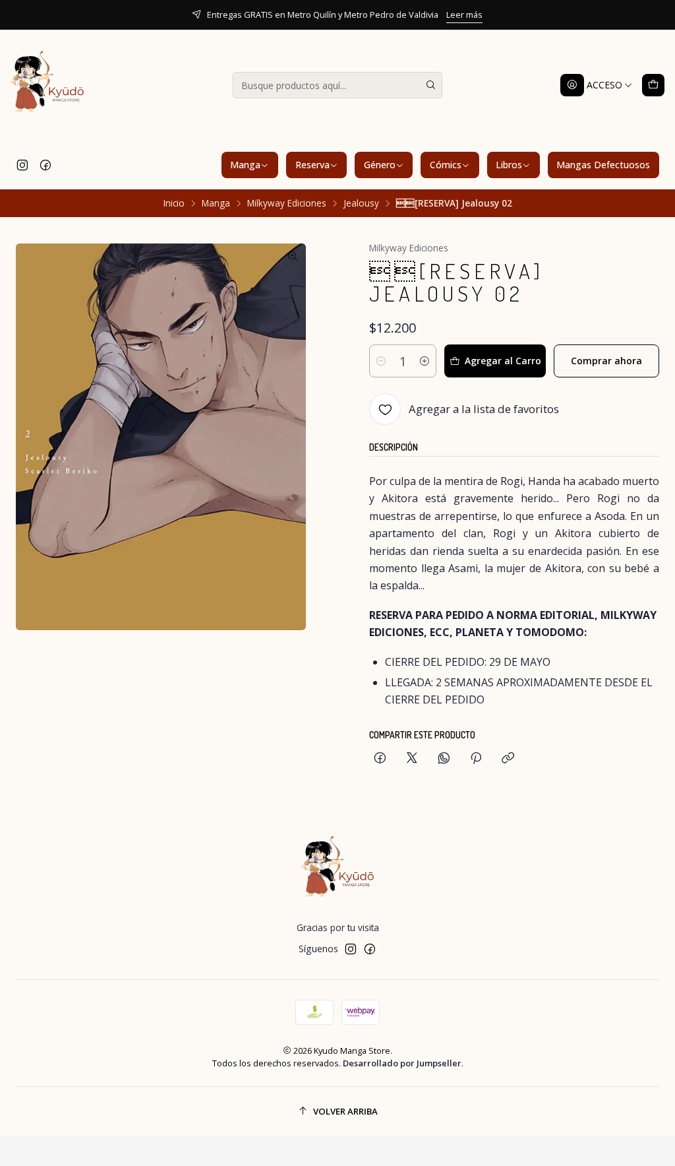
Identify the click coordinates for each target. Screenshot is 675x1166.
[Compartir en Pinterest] (476, 758)
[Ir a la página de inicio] (47, 85)
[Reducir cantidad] (381, 361)
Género (380, 164)
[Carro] (653, 85)
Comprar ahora (606, 360)
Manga (245, 164)
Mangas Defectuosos (603, 164)
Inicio (174, 203)
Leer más (342, 14)
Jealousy (361, 203)
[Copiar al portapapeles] (508, 758)
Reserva (312, 164)
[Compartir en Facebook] (380, 758)
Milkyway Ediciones (286, 203)
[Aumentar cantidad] (424, 361)
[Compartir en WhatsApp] (444, 758)
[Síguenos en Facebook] (45, 164)
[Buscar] (431, 85)
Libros (509, 164)
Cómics (445, 164)
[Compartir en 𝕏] (412, 758)
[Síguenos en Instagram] (22, 164)
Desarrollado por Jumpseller (402, 1063)
